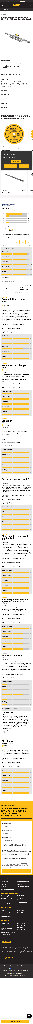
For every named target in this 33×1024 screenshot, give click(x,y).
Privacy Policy (24, 863)
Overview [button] (4, 79)
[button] (16, 64)
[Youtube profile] (9, 958)
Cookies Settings (16, 161)
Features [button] (4, 91)
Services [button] (4, 107)
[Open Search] (30, 5)
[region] (16, 138)
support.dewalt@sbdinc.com (8, 865)
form (20, 864)
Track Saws (6, 9)
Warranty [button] (4, 103)
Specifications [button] (6, 95)
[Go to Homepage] (16, 5)
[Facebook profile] (2, 958)
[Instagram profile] (6, 958)
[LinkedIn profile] (12, 958)
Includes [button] (4, 99)
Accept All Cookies (23, 166)
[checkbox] (2, 845)
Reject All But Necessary (11, 166)
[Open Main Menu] (2, 5)
